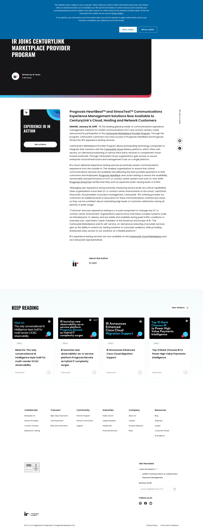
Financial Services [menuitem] (110, 430)
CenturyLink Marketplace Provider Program (128, 133)
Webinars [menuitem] (158, 421)
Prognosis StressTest (81, 182)
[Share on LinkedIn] (180, 141)
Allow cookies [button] (128, 30)
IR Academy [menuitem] (160, 436)
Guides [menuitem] (157, 426)
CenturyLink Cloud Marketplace (145, 236)
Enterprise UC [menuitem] (29, 416)
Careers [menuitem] (132, 421)
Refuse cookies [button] (147, 30)
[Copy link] (180, 148)
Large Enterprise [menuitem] (109, 421)
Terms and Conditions (169, 525)
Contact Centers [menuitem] (31, 426)
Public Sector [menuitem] (108, 416)
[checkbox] (159, 476)
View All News (178, 307)
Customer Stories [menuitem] (162, 430)
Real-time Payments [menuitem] (59, 426)
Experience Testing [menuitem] (32, 430)
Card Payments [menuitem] (57, 421)
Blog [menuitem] (156, 416)
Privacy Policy (117, 13)
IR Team (93, 263)
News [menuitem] (131, 430)
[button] (180, 122)
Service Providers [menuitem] (31, 421)
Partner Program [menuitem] (83, 416)
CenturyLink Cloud (113, 149)
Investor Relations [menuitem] (136, 426)
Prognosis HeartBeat (109, 175)
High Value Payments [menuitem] (59, 416)
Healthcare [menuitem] (107, 426)
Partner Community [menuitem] (85, 421)
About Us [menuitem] (132, 416)
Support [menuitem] (80, 426)
